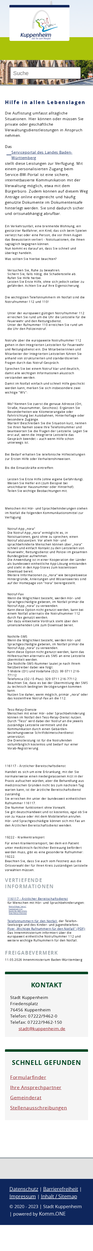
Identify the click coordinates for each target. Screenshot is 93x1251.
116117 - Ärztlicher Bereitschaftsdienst (37, 899)
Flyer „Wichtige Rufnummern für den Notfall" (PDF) (46, 929)
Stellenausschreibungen (38, 1108)
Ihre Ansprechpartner (36, 1087)
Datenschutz (23, 1189)
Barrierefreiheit (60, 1189)
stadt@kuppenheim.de (42, 1028)
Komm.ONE (52, 1213)
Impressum (22, 1196)
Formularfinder (28, 1077)
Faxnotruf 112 (15, 909)
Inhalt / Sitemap (59, 1196)
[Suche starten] (82, 75)
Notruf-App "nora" (17, 906)
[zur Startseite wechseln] (39, 38)
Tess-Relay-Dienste (18, 913)
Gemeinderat (26, 1097)
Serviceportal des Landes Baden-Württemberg (41, 155)
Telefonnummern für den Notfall (32, 921)
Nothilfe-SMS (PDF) (18, 911)
